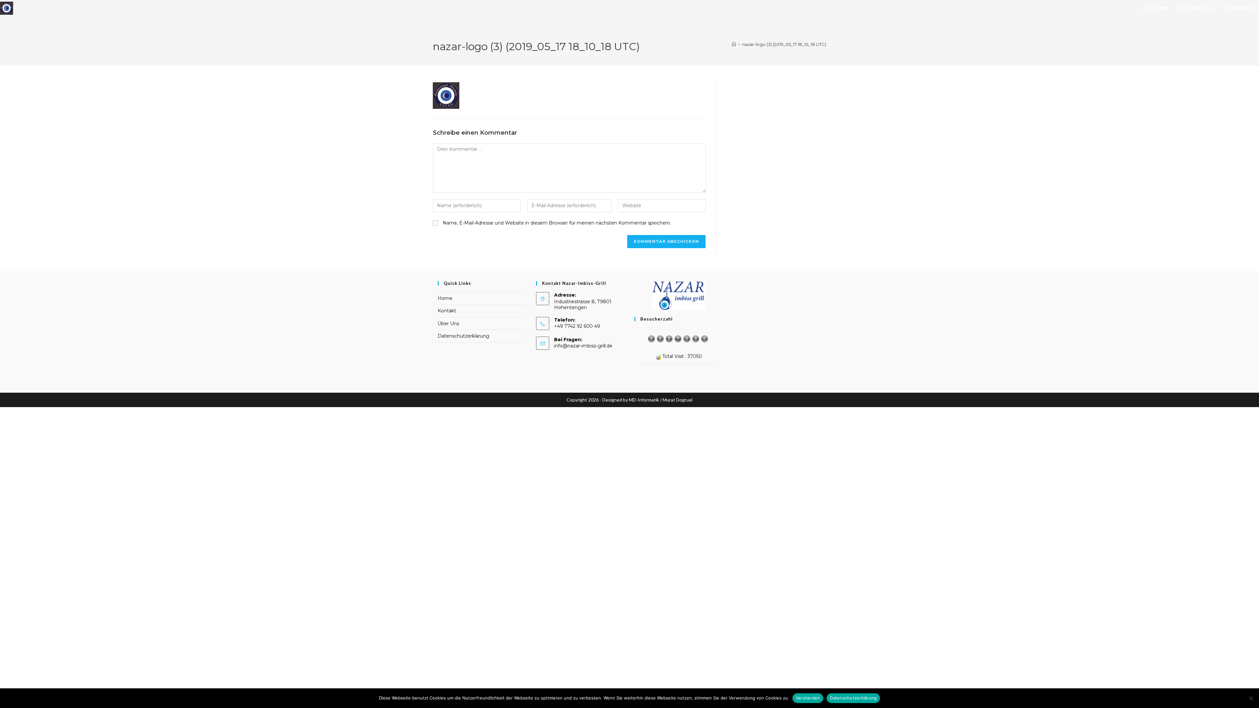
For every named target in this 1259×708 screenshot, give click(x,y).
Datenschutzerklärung (463, 336)
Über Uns (448, 323)
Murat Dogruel (677, 400)
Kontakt (447, 311)
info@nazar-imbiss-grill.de (583, 346)
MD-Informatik (644, 400)
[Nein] (1251, 698)
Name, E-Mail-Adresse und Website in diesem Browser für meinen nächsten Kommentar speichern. (557, 223)
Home (445, 298)
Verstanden (808, 697)
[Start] (734, 44)
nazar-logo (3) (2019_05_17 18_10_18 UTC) (784, 44)
